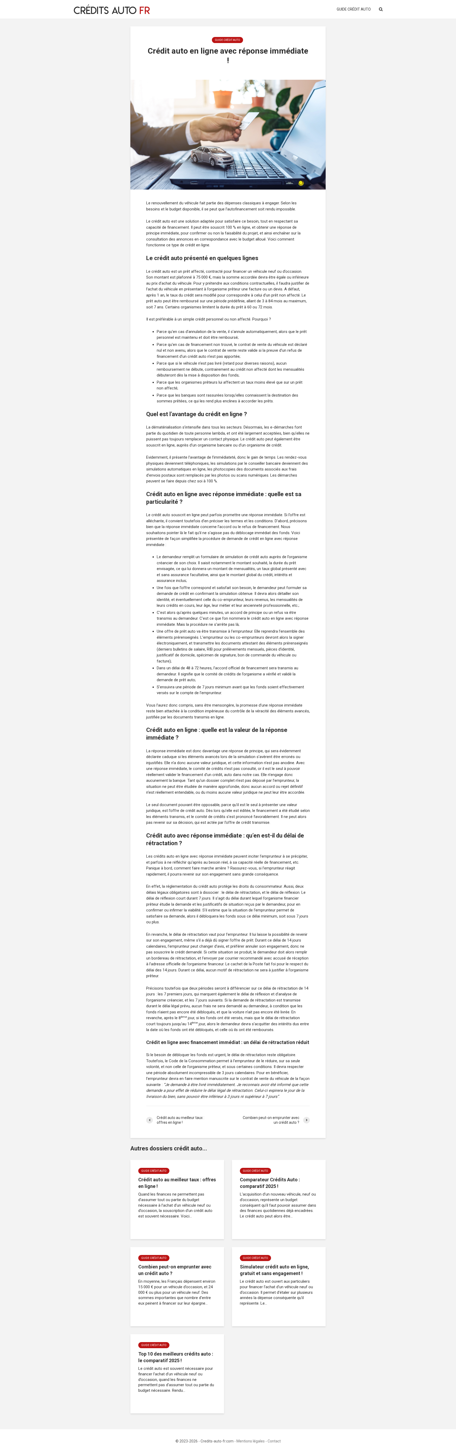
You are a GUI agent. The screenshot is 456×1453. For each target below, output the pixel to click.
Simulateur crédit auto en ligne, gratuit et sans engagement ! (274, 1270)
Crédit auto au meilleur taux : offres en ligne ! (177, 1183)
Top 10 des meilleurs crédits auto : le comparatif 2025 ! (175, 1357)
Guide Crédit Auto (354, 9)
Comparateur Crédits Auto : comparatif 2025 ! (270, 1183)
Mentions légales (250, 1441)
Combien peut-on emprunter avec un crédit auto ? (174, 1270)
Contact (274, 1441)
